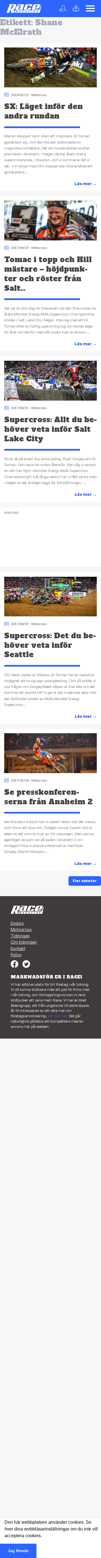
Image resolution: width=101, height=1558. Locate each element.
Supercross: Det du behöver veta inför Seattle (50, 645)
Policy (16, 954)
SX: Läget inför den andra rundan (43, 111)
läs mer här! (58, 1016)
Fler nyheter (85, 880)
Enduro (17, 923)
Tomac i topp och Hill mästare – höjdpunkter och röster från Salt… (48, 274)
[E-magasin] (77, 8)
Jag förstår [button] (18, 1550)
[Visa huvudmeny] (90, 8)
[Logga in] (63, 8)
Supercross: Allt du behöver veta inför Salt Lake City (50, 429)
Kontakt (18, 948)
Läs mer (86, 183)
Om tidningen (24, 942)
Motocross (39, 95)
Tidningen (20, 936)
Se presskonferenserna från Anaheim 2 (48, 797)
